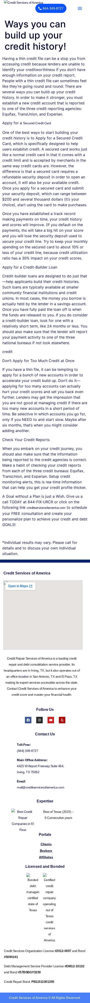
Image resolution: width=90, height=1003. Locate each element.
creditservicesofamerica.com (46, 508)
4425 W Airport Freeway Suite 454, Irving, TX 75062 (40, 769)
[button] (79, 8)
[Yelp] (62, 720)
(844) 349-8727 (27, 751)
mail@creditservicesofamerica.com (40, 787)
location (23, 676)
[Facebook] (28, 720)
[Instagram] (39, 720)
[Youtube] (51, 720)
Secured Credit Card (37, 123)
